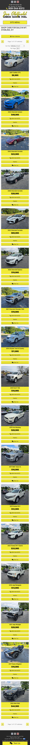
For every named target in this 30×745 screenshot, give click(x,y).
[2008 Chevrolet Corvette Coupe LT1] (15, 179)
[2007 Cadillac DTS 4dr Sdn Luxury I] (15, 61)
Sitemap (12, 738)
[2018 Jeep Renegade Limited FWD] (15, 573)
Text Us (15, 86)
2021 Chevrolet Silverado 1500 (15, 309)
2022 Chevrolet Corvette (15, 230)
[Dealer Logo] (15, 14)
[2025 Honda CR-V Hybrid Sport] (15, 534)
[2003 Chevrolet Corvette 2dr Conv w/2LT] (15, 139)
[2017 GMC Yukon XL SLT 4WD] (15, 455)
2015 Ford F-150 (15, 388)
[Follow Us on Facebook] (12, 2)
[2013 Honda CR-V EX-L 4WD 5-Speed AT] (15, 494)
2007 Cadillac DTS (15, 72)
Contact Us (15, 736)
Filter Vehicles (15, 36)
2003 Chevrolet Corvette (15, 151)
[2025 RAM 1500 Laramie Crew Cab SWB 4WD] (15, 691)
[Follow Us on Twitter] (15, 2)
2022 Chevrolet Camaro (15, 112)
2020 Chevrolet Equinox (15, 269)
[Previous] (2, 41)
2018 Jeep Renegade (15, 585)
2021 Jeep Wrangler (15, 624)
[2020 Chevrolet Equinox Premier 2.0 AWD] (15, 258)
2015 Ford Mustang (15, 427)
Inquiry (15, 83)
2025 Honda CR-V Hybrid (15, 545)
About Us (11, 736)
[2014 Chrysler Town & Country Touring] (15, 337)
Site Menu (15, 22)
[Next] (27, 41)
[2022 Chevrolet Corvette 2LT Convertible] (15, 218)
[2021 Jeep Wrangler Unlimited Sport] (15, 613)
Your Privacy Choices (19, 738)
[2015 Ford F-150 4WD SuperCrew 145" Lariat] (15, 376)
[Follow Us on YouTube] (18, 2)
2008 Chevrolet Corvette (15, 191)
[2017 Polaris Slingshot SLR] (15, 652)
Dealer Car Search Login (14, 737)
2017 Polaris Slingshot (15, 664)
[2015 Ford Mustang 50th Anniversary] (15, 415)
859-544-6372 (16, 8)
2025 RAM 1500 (15, 703)
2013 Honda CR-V (15, 506)
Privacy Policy (20, 736)
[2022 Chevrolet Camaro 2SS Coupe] (15, 100)
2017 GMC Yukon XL (15, 467)
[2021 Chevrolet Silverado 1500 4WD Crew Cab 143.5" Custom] (15, 297)
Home (8, 736)
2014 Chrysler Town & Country (15, 348)
